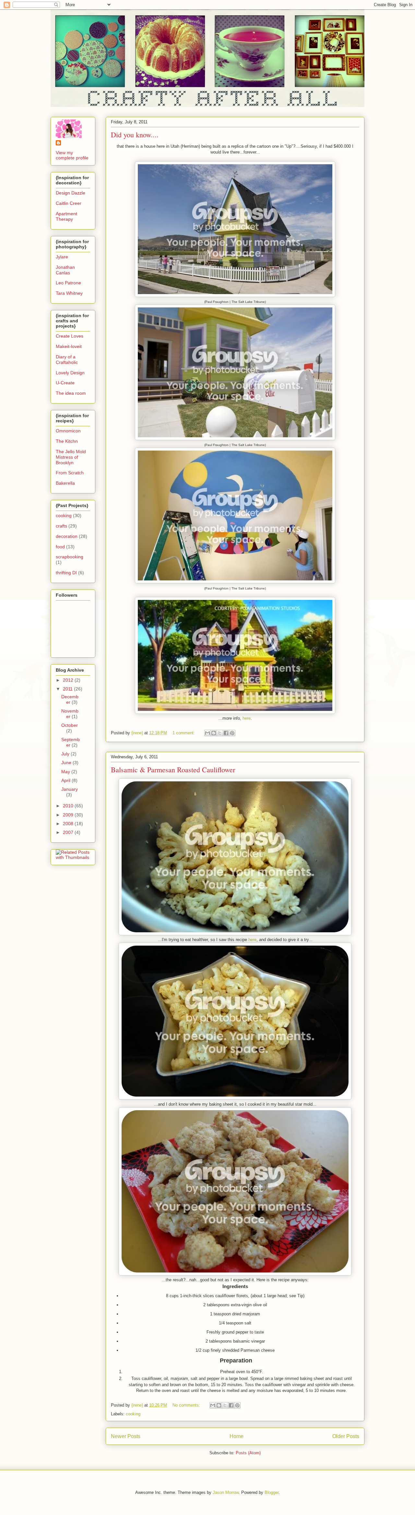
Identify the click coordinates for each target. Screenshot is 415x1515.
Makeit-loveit (69, 346)
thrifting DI (66, 572)
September (70, 742)
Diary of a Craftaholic (67, 359)
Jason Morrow (226, 1492)
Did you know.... (135, 134)
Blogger (272, 1492)
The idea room (71, 393)
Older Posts (345, 1436)
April (66, 780)
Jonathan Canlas (65, 270)
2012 (69, 680)
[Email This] (207, 733)
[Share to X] (220, 733)
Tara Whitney (69, 293)
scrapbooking (69, 556)
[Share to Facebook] (226, 733)
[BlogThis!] (213, 733)
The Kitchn (67, 441)
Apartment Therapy (66, 216)
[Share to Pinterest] (232, 733)
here (246, 718)
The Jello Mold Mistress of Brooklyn (71, 457)
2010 (69, 805)
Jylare (62, 256)
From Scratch (70, 472)
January (69, 789)
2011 (68, 688)
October (69, 725)
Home (236, 1436)
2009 (69, 814)
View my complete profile (72, 155)
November (69, 713)
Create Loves (69, 336)
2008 (69, 823)
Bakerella (65, 483)
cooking (133, 1413)
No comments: (186, 1405)
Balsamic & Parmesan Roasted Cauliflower (173, 769)
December (69, 699)
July (66, 753)
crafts (61, 525)
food (60, 546)
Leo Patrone (68, 282)
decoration (66, 536)
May (66, 771)
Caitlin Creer (68, 203)
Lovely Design (70, 372)
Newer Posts (125, 1436)
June (67, 762)
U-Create (65, 382)
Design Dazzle (70, 192)
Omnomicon (68, 430)
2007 (69, 832)
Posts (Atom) (248, 1452)
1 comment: (184, 732)
